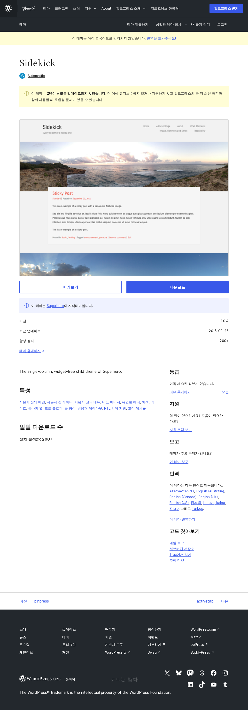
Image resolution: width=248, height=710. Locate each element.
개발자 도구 (114, 644)
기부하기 (156, 644)
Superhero (55, 306)
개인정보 (26, 652)
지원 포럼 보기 (181, 430)
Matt (196, 637)
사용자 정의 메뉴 (87, 402)
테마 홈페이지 (30, 351)
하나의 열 (35, 408)
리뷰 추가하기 (180, 392)
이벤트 (153, 637)
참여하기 (154, 629)
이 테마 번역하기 (182, 519)
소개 (22, 629)
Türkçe (197, 508)
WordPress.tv (118, 652)
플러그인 (69, 644)
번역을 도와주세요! (161, 38)
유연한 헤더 (131, 402)
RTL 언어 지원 (115, 408)
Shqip (174, 508)
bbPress (199, 644)
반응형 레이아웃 (90, 408)
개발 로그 (177, 543)
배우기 (110, 629)
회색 (145, 402)
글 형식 (70, 408)
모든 (225, 392)
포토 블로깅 (53, 408)
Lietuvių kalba (214, 503)
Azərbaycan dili (182, 491)
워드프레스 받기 (226, 8)
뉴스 (22, 637)
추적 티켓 (177, 560)
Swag (154, 652)
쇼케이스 (69, 629)
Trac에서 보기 (180, 554)
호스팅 (24, 644)
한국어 (70, 679)
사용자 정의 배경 (32, 402)
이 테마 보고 (179, 461)
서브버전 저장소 (182, 549)
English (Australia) (210, 491)
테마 (22, 24)
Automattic (36, 76)
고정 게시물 (137, 408)
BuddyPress (202, 652)
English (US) (179, 503)
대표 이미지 (111, 402)
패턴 (65, 652)
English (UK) (208, 497)
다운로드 (177, 287)
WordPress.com (205, 629)
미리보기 (70, 287)
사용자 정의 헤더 (60, 402)
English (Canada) (183, 497)
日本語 (196, 503)
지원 (108, 637)
